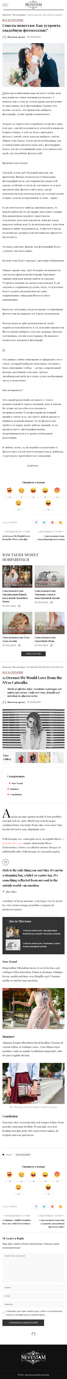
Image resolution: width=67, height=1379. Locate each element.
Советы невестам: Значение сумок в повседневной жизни (47, 594)
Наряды (41, 631)
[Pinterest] (52, 522)
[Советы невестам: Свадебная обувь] (50, 623)
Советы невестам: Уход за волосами (15, 639)
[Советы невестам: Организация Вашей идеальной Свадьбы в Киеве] (17, 576)
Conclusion (16, 794)
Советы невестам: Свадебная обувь (45, 639)
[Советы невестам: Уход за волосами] (17, 623)
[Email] (60, 522)
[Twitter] (44, 522)
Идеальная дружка (16, 37)
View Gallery (7, 757)
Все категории (12, 20)
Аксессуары (44, 578)
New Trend (17, 783)
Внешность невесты (50, 581)
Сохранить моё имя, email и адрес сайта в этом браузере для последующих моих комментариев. (34, 1313)
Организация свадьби (19, 585)
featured (23, 1154)
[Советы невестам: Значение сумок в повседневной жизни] (50, 576)
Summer (14, 789)
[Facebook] (36, 522)
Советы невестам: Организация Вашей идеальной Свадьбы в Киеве (15, 596)
